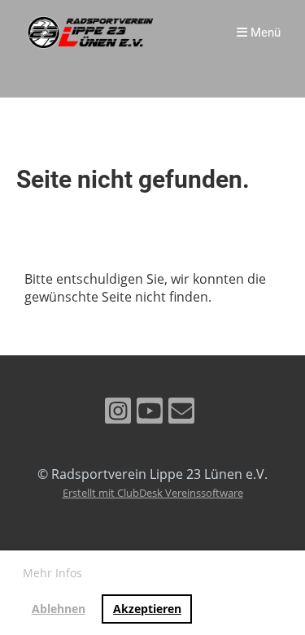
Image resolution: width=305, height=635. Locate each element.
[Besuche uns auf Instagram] (118, 413)
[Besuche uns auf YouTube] (150, 413)
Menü (264, 32)
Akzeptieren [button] (147, 608)
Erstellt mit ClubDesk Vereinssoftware (153, 492)
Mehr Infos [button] (52, 573)
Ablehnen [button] (58, 608)
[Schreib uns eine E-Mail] (181, 413)
